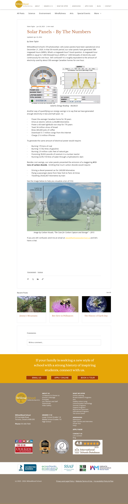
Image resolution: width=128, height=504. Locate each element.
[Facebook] (16, 441)
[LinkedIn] (31, 441)
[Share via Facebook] (28, 279)
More (96, 13)
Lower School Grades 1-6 (51, 417)
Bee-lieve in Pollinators (62, 316)
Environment (45, 13)
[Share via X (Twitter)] (33, 279)
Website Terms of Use (84, 481)
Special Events (83, 13)
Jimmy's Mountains (28, 316)
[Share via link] (43, 279)
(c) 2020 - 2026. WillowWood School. (28, 481)
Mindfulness (60, 13)
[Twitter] (27, 441)
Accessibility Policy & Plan (103, 481)
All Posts (20, 13)
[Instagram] (20, 441)
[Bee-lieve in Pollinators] (64, 304)
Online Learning (78, 395)
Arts (71, 13)
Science (31, 13)
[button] (48, 6)
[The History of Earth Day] (96, 304)
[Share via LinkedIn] (38, 279)
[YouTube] (24, 441)
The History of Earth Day (96, 316)
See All (108, 292)
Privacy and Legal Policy (65, 481)
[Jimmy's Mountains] (31, 304)
